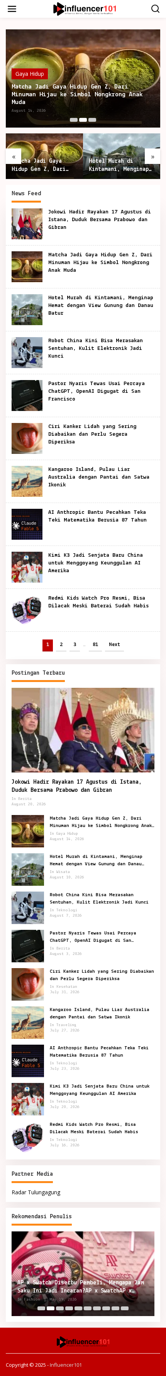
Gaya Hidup (29, 73)
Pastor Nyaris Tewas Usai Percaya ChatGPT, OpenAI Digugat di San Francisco (96, 391)
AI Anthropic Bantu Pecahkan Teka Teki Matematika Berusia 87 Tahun (99, 1051)
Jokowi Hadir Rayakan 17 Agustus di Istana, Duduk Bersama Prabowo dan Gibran (99, 219)
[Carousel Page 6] (87, 1308)
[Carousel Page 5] (78, 1308)
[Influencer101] (84, 8)
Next (114, 645)
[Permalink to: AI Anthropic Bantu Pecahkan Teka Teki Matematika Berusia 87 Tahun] (27, 523)
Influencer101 (66, 1364)
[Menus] (12, 9)
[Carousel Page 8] (106, 1308)
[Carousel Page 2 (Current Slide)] (83, 120)
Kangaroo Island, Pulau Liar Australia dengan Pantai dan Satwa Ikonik (98, 477)
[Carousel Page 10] (125, 1308)
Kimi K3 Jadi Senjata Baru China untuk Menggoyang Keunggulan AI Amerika (95, 563)
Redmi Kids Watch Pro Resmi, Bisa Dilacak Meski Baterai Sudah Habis (94, 1128)
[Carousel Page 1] (74, 120)
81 (95, 645)
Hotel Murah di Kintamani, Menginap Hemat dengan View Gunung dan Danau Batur (119, 166)
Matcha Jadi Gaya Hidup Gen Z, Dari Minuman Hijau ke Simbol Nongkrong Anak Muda (77, 95)
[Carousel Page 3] (92, 120)
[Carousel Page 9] (115, 1308)
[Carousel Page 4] (69, 1308)
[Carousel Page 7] (97, 1308)
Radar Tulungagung (36, 1192)
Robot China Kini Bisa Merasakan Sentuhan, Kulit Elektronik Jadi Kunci (95, 348)
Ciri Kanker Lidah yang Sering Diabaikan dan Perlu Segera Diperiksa (92, 434)
